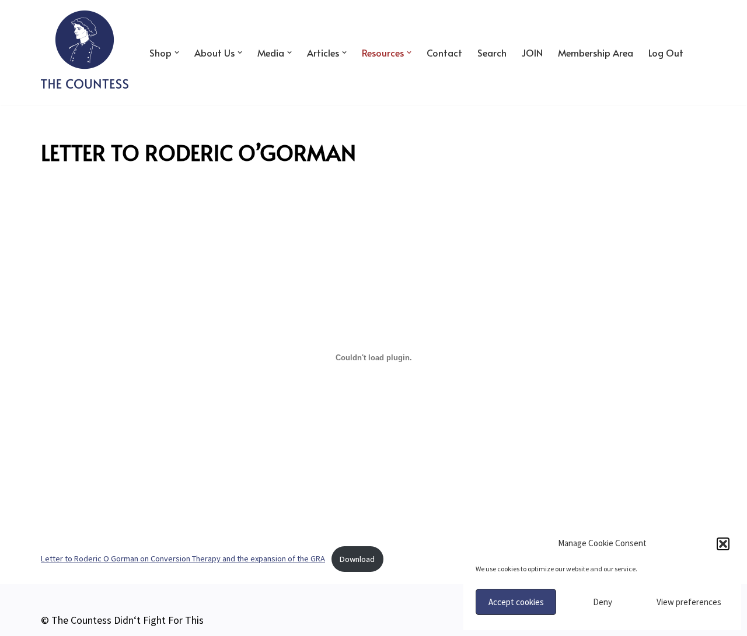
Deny (602, 601)
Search (492, 52)
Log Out (665, 52)
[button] (723, 544)
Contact (444, 52)
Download (357, 559)
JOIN (532, 52)
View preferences (689, 601)
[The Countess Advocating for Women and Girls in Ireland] (84, 49)
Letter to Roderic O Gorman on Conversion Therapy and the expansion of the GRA (183, 559)
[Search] (696, 52)
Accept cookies (516, 601)
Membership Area (595, 52)
